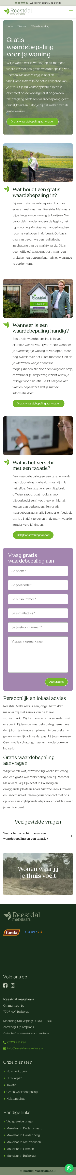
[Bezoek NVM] (22, 961)
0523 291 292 (16, 1042)
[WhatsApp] (69, 1168)
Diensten (22, 26)
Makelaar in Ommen (20, 1149)
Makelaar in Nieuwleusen (23, 1142)
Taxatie (11, 1085)
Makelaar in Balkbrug (21, 1155)
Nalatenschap (16, 1098)
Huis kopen (14, 1078)
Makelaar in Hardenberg (23, 1135)
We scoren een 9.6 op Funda (45, 2)
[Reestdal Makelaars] (17, 11)
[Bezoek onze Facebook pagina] (5, 986)
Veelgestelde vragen (20, 1121)
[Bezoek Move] (33, 932)
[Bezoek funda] (11, 932)
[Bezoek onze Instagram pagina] (13, 986)
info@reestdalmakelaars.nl (25, 1048)
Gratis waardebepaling (22, 1092)
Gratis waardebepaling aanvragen (32, 121)
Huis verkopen (16, 1071)
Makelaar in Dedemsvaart (24, 1128)
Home (9, 26)
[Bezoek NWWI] (33, 946)
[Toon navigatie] (71, 12)
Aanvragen (56, 682)
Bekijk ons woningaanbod (33, 535)
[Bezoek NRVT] (11, 946)
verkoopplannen (40, 87)
